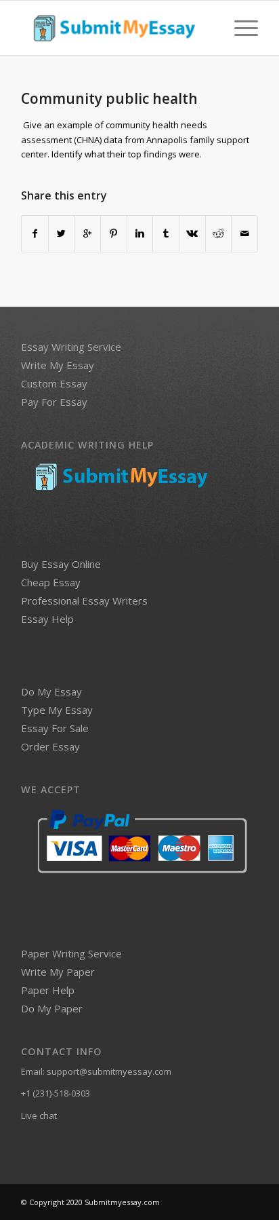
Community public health (109, 98)
